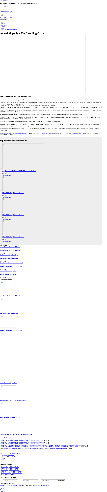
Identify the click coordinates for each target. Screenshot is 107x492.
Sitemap (15, 485)
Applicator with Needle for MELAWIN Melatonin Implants (19, 171)
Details (10, 175)
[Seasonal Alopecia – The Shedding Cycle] (8, 414)
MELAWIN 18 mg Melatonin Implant (13, 193)
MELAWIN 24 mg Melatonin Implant (13, 215)
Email (40, 480)
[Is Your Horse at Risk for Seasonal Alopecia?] (8, 327)
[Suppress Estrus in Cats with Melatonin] (8, 292)
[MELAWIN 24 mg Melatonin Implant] (51, 205)
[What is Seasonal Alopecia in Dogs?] (8, 309)
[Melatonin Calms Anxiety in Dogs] (36, 379)
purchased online (76, 133)
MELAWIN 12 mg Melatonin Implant (13, 237)
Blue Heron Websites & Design (42, 485)
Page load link (4, 488)
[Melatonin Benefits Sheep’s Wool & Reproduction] (8, 397)
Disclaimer (9, 485)
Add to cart (5, 175)
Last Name (20, 480)
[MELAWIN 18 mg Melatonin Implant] (51, 183)
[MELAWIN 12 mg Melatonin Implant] (51, 227)
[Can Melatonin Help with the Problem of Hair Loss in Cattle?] (8, 431)
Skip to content (4, 0)
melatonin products (47, 133)
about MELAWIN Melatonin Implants (15, 133)
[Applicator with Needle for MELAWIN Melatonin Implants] (51, 156)
